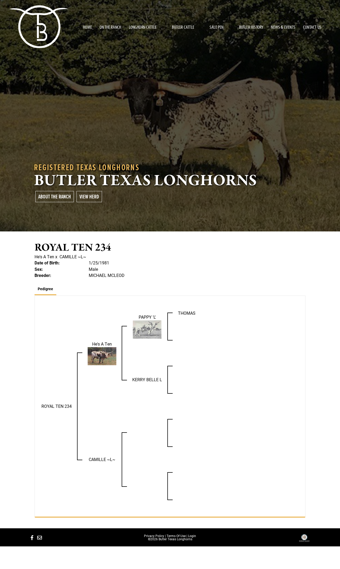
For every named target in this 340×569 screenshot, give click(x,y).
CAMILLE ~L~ (73, 256)
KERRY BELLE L (147, 379)
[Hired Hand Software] (304, 540)
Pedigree (45, 288)
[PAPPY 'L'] (147, 329)
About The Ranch (54, 196)
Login (192, 536)
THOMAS (187, 313)
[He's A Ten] (102, 355)
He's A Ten (44, 256)
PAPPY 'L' (147, 317)
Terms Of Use (176, 536)
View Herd (89, 196)
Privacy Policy (154, 536)
